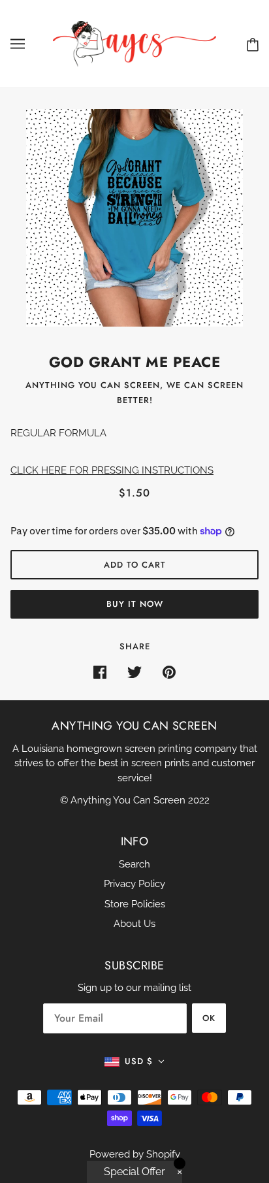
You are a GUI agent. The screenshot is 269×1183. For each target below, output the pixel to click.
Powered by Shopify (134, 1154)
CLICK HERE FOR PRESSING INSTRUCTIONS (112, 470)
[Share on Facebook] (100, 672)
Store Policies (134, 904)
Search (134, 864)
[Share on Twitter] (134, 672)
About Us (134, 924)
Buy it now (134, 604)
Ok (208, 1018)
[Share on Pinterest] (169, 672)
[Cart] (253, 44)
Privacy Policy (134, 884)
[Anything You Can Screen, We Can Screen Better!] (134, 43)
